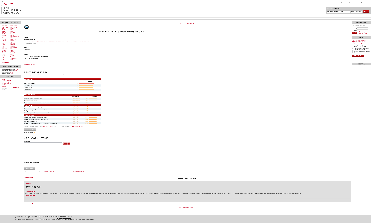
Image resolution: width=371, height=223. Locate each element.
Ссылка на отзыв (30, 195)
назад (180, 23)
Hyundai (4, 53)
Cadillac (4, 35)
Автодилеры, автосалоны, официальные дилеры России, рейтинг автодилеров (49, 216)
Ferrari (3, 44)
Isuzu (3, 55)
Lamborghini (13, 25)
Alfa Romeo (5, 25)
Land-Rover (13, 27)
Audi (3, 28)
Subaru (12, 54)
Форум (327, 3)
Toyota (12, 57)
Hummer (4, 51)
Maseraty (12, 32)
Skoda (12, 51)
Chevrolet (4, 38)
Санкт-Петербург (6, 80)
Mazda (12, 35)
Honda (4, 50)
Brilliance (4, 32)
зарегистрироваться (77, 126)
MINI (11, 38)
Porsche (12, 44)
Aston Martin (5, 27)
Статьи (351, 3)
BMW (3, 31)
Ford (3, 47)
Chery (3, 36)
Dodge (4, 43)
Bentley (4, 30)
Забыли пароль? (363, 33)
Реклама (343, 3)
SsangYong (13, 53)
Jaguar (4, 57)
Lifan (11, 30)
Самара (4, 84)
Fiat (3, 46)
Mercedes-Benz (14, 36)
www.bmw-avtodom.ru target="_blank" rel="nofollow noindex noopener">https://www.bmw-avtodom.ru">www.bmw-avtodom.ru (56, 41)
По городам (5, 62)
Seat (11, 50)
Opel (11, 42)
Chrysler (4, 39)
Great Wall (4, 48)
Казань (4, 86)
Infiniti (3, 54)
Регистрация (362, 32)
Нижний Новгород (7, 83)
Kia (3, 59)
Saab (11, 48)
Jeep (3, 58)
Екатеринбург (5, 82)
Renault (12, 46)
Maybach (12, 34)
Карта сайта (360, 3)
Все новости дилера (29, 64)
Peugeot (12, 43)
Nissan (12, 40)
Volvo (11, 59)
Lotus (11, 31)
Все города (16, 87)
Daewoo (4, 42)
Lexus (12, 28)
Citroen (4, 40)
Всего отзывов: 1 (28, 177)
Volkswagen (13, 58)
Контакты (335, 3)
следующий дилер (189, 23)
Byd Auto (4, 34)
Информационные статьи (64, 218)
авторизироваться (48, 126)
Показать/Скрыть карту (30, 43)
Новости (4, 88)
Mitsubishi (13, 39)
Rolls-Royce (13, 47)
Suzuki (12, 55)
